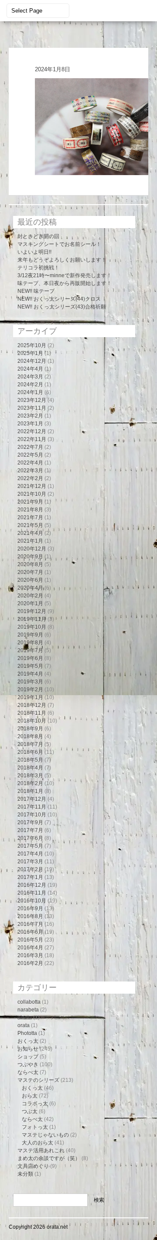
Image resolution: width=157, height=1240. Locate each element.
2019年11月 (31, 619)
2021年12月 (31, 486)
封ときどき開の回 (38, 236)
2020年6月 (30, 580)
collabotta (29, 1002)
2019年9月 (30, 635)
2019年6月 (30, 658)
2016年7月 (30, 924)
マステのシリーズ (38, 1080)
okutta (24, 1018)
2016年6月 (30, 932)
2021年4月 (30, 533)
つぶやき (27, 1064)
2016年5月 (30, 940)
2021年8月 (30, 510)
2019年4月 (30, 674)
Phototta (27, 1033)
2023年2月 (30, 416)
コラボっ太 (35, 1104)
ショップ (27, 1057)
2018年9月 (30, 729)
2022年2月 (30, 478)
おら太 (30, 1096)
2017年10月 (31, 815)
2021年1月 (30, 541)
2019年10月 (31, 627)
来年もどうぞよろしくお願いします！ (61, 260)
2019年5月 (30, 666)
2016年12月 (31, 885)
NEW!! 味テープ (36, 291)
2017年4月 (30, 854)
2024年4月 (30, 369)
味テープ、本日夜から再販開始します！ (64, 283)
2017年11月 (31, 807)
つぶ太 (30, 1111)
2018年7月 (30, 744)
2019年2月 (30, 689)
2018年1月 (30, 791)
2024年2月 (30, 384)
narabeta (28, 1010)
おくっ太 (27, 1041)
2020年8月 (30, 564)
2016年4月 (30, 948)
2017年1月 (30, 877)
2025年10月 (31, 345)
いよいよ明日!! (34, 252)
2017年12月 (31, 799)
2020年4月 (30, 588)
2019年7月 (30, 650)
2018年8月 (30, 736)
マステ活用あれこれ (41, 1150)
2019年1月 (30, 697)
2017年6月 (30, 838)
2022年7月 (30, 447)
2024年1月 (30, 392)
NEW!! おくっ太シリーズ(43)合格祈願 (61, 307)
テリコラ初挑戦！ (38, 268)
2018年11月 (31, 713)
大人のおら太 (37, 1143)
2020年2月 (30, 596)
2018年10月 (31, 721)
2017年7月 (30, 830)
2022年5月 (30, 455)
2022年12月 (31, 431)
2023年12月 (31, 400)
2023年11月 (31, 408)
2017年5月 (30, 846)
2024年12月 (31, 361)
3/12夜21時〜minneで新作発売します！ (64, 275)
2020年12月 (31, 549)
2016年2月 (30, 963)
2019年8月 (30, 643)
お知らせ (27, 1049)
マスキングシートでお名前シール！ (59, 244)
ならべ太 (27, 1072)
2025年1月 (30, 353)
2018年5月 (30, 760)
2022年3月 (30, 470)
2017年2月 (30, 869)
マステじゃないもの (45, 1135)
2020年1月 (30, 603)
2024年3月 (30, 377)
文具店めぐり (33, 1166)
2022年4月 (30, 463)
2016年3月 (30, 955)
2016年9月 (30, 908)
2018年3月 (30, 776)
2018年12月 (31, 705)
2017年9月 (30, 822)
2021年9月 (30, 502)
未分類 (25, 1174)
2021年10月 (31, 494)
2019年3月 (30, 682)
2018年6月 (30, 752)
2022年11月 (31, 439)
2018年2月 (30, 783)
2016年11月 (31, 893)
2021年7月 (30, 517)
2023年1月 (30, 424)
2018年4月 (30, 768)
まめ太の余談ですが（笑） (48, 1158)
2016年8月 (30, 916)
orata (23, 1025)
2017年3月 (30, 862)
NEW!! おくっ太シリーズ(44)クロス (59, 299)
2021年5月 (30, 525)
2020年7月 (30, 572)
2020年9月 (30, 557)
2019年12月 (31, 611)
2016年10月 (31, 901)
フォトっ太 (35, 1127)
